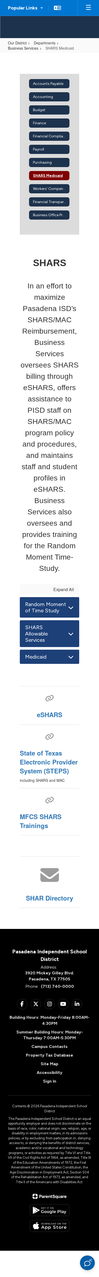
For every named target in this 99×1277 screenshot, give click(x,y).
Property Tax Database (49, 1055)
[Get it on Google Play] (49, 1210)
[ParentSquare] (49, 1196)
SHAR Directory (49, 897)
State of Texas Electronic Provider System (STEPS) (49, 761)
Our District (17, 42)
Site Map (49, 1063)
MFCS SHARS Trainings (41, 821)
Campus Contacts (49, 1046)
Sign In (49, 1081)
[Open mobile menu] (88, 8)
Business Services (23, 48)
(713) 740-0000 (57, 986)
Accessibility (49, 1072)
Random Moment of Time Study (45, 607)
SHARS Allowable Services (36, 633)
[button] (26, 8)
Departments (44, 42)
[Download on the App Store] (49, 1226)
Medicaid (35, 657)
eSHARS (49, 714)
